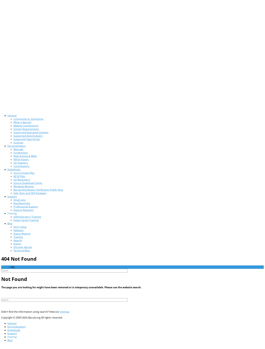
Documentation (16, 146)
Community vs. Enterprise (28, 119)
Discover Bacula (22, 247)
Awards (17, 240)
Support (12, 196)
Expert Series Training (26, 220)
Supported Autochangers (28, 136)
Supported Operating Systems (30, 132)
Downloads (13, 169)
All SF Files (19, 176)
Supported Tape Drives (26, 139)
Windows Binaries (23, 186)
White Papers (21, 159)
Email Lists (19, 200)
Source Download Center (27, 183)
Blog (9, 223)
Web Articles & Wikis (25, 156)
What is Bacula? (22, 122)
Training (18, 237)
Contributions (21, 166)
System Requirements (26, 129)
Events (17, 243)
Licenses (18, 142)
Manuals (18, 149)
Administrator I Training (27, 217)
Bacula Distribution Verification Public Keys (38, 190)
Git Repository (21, 179)
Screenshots (20, 152)
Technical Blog (21, 250)
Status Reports (22, 233)
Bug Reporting (21, 203)
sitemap (64, 311)
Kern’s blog (19, 227)
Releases (18, 230)
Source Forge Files (24, 173)
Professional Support (25, 206)
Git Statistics (20, 163)
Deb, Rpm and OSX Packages (29, 193)
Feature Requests (23, 210)
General (12, 115)
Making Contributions (25, 125)
